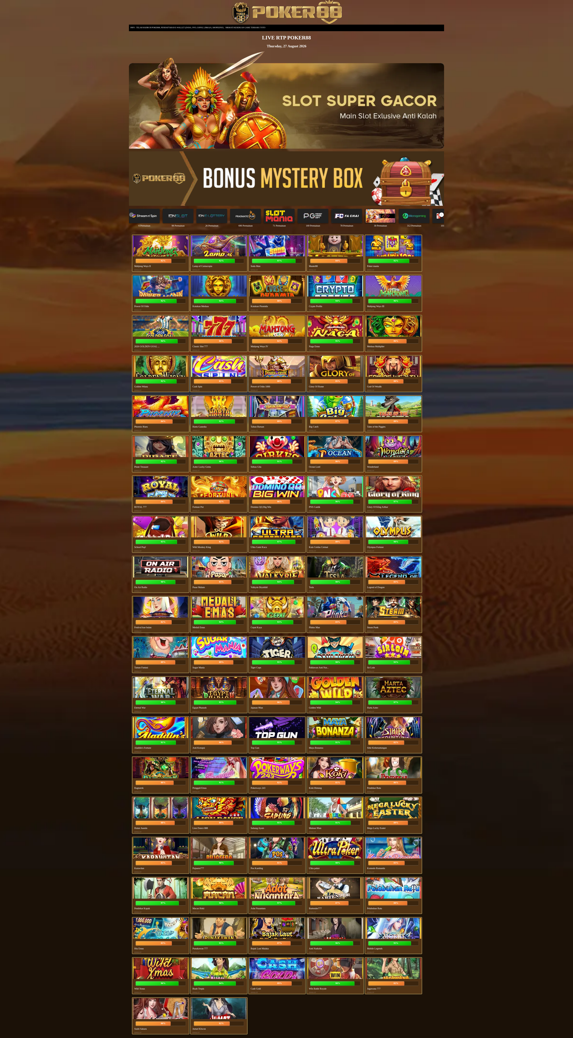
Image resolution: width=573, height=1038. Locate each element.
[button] (441, 214)
